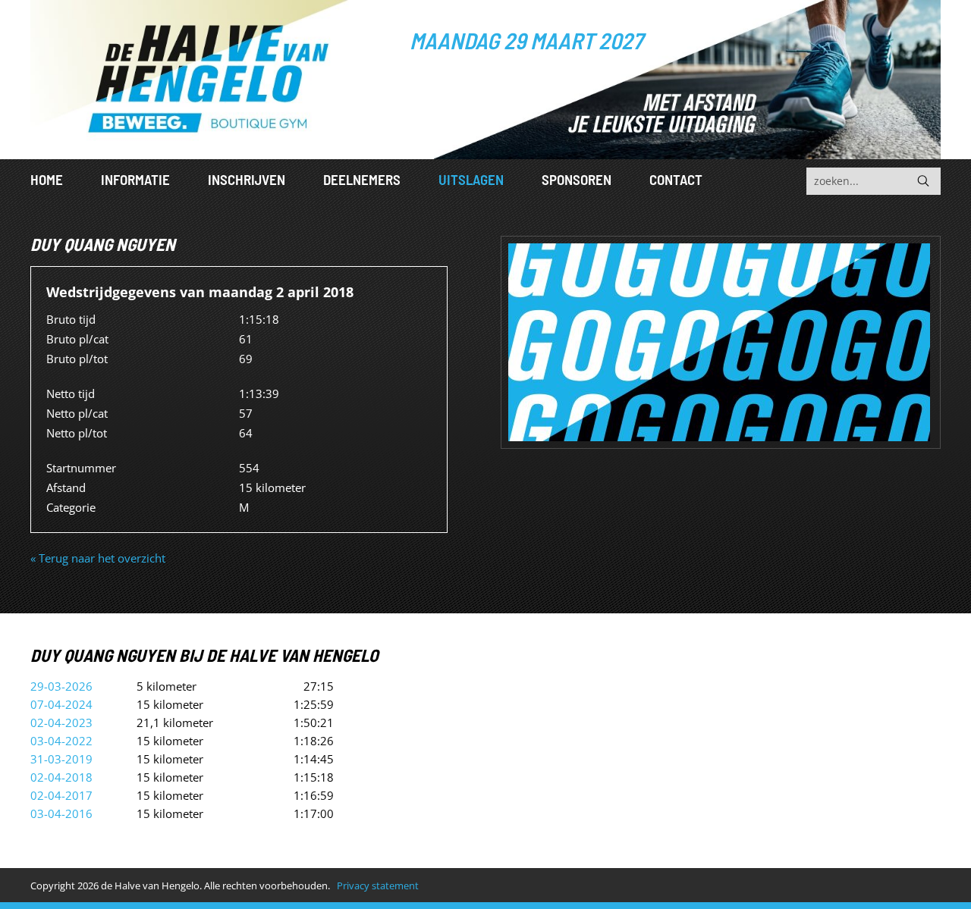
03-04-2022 (61, 740)
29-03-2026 (61, 686)
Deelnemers (362, 179)
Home (46, 179)
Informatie (135, 179)
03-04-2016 (61, 813)
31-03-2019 (61, 758)
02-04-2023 (61, 722)
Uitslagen (471, 179)
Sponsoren (576, 179)
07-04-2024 (61, 704)
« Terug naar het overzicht (97, 558)
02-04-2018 (61, 777)
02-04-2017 (61, 795)
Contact (675, 179)
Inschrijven (246, 179)
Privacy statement (378, 885)
